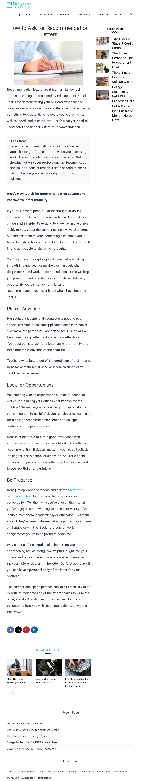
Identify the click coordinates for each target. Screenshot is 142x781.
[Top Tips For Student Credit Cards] (102, 41)
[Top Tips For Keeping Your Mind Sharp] (48, 667)
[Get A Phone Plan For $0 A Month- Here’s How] (102, 95)
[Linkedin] (34, 629)
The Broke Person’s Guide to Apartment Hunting (33, 729)
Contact (11, 771)
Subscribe (118, 14)
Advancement (45, 14)
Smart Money (84, 14)
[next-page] (14, 693)
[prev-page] (9, 693)
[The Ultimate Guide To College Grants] (102, 68)
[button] (131, 14)
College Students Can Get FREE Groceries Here (32, 742)
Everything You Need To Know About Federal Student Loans (77, 682)
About (61, 771)
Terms (41, 771)
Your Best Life (87, 771)
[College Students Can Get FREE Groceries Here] (102, 81)
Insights (102, 14)
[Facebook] (10, 629)
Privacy (51, 771)
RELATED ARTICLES (48, 650)
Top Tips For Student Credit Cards (122, 43)
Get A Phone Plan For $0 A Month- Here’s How (31, 748)
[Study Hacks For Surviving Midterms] (19, 667)
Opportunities (24, 14)
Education (64, 14)
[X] (18, 629)
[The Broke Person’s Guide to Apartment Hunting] (102, 54)
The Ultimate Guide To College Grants (27, 736)
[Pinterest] (26, 629)
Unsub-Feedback (26, 771)
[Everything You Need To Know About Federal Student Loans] (78, 667)
